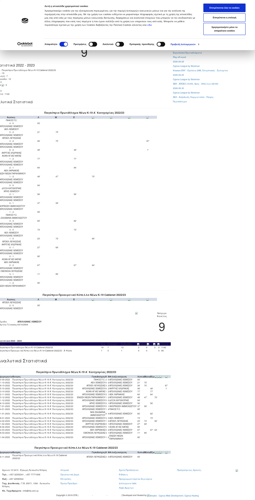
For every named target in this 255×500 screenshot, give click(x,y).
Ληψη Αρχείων (126, 487)
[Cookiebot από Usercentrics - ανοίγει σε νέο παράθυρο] (25, 44)
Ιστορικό (65, 470)
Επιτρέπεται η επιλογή (224, 17)
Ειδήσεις (123, 474)
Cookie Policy (114, 495)
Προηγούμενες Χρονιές (189, 470)
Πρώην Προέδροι (69, 483)
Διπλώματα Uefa (127, 483)
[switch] (93, 44)
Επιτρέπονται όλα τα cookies (224, 8)
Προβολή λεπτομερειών (183, 44)
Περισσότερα (180, 101)
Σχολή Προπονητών (128, 470)
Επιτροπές (66, 478)
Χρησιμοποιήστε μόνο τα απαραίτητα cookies (224, 29)
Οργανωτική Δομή (70, 474)
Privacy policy (85, 495)
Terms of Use (100, 495)
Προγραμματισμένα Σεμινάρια (135, 478)
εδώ (150, 25)
